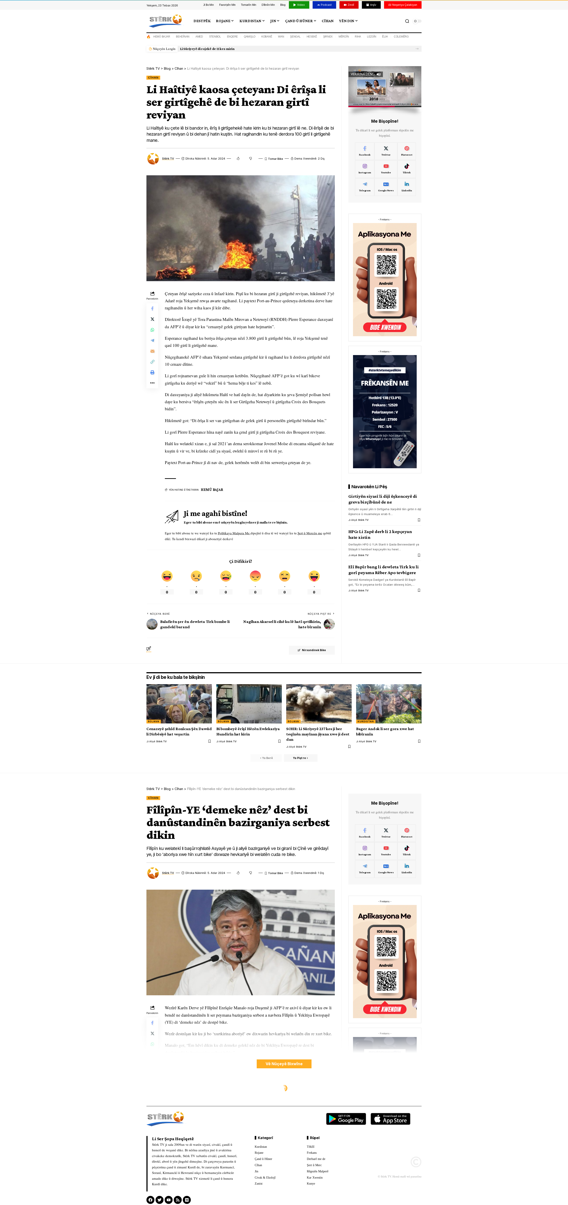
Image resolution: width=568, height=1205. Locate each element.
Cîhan (153, 77)
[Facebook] (365, 151)
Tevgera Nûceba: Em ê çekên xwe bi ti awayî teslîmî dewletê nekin (231, 49)
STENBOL (215, 36)
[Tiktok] (407, 169)
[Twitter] (386, 151)
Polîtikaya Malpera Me (234, 533)
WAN (281, 36)
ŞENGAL (295, 36)
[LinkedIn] (407, 187)
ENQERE (232, 36)
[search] (407, 21)
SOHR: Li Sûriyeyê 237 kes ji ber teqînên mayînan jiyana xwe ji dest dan (317, 734)
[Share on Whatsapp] (152, 329)
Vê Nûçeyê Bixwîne (284, 1063)
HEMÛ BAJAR (161, 36)
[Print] (152, 372)
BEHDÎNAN (182, 36)
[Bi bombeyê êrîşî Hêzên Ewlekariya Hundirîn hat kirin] (249, 703)
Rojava (153, 721)
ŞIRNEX (328, 36)
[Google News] (386, 187)
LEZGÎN (371, 36)
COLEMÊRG (401, 36)
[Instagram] (365, 169)
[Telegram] (365, 187)
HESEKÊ (312, 36)
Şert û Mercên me (310, 533)
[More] (152, 383)
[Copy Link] (152, 361)
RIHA (358, 36)
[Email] (152, 351)
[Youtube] (386, 169)
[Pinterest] (407, 151)
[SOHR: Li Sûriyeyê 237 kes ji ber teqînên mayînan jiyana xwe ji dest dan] (319, 703)
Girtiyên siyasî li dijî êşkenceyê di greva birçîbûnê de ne (382, 499)
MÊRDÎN (344, 36)
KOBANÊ (266, 36)
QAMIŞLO (249, 36)
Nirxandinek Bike (314, 650)
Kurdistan (366, 721)
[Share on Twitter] (152, 319)
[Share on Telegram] (152, 340)
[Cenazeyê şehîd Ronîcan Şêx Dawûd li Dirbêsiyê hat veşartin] (179, 703)
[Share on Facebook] (152, 308)
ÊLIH (385, 36)
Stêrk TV (168, 158)
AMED (199, 36)
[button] (417, 48)
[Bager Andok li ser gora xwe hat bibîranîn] (389, 703)
